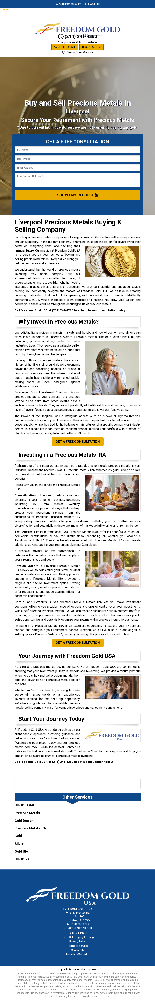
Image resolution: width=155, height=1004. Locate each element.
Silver (19, 844)
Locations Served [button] (76, 954)
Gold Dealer (24, 821)
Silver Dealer (24, 805)
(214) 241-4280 (80, 36)
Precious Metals (27, 813)
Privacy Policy (77, 941)
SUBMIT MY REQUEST (76, 195)
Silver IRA (22, 859)
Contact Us (92, 47)
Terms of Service (77, 945)
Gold (18, 836)
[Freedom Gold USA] (78, 889)
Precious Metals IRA (30, 828)
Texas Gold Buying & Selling (77, 937)
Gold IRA (21, 851)
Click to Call (66, 47)
